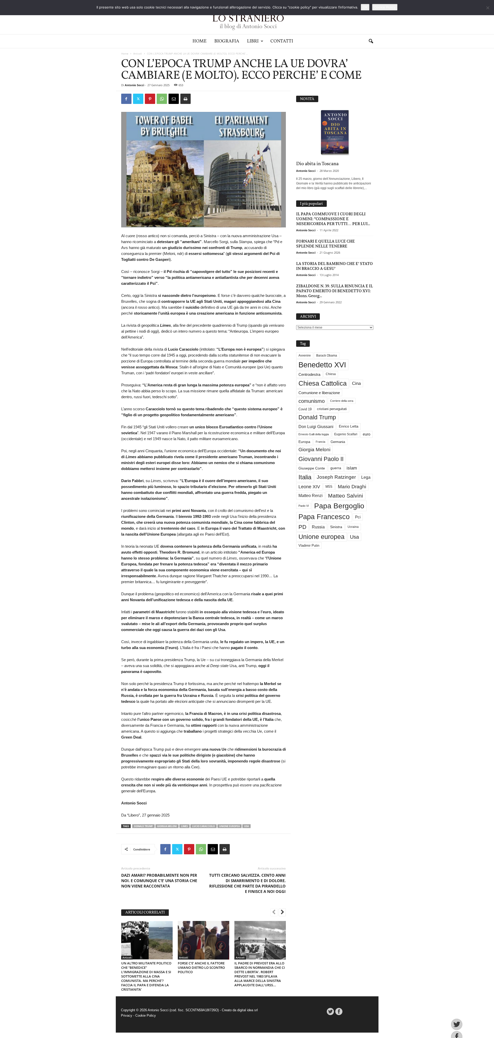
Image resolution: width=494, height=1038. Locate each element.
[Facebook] (126, 99)
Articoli (137, 53)
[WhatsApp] (162, 99)
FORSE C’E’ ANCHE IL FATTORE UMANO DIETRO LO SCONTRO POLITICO (201, 967)
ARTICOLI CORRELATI (145, 912)
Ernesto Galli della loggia (313, 434)
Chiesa (331, 374)
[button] (370, 41)
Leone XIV (309, 486)
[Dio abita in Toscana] (334, 133)
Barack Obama (326, 355)
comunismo (311, 401)
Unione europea (229, 826)
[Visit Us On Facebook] (338, 1011)
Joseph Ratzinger (336, 477)
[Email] (174, 99)
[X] (138, 99)
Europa (304, 442)
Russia (318, 527)
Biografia (226, 41)
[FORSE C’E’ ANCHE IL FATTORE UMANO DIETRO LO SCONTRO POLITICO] (203, 940)
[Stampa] (185, 99)
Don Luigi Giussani (315, 426)
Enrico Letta (348, 426)
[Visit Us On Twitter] (330, 1011)
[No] (487, 7)
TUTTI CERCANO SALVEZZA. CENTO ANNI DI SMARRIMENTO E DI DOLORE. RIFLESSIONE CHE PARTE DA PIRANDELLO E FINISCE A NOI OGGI (247, 883)
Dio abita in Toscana (317, 164)
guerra (335, 468)
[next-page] (282, 912)
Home (199, 41)
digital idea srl (247, 1010)
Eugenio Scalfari (345, 434)
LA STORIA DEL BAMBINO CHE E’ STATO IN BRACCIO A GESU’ (334, 266)
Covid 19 (305, 409)
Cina (356, 383)
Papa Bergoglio (339, 506)
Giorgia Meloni (167, 826)
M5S (328, 487)
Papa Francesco (324, 517)
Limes (184, 826)
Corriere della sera (341, 400)
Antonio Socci (134, 85)
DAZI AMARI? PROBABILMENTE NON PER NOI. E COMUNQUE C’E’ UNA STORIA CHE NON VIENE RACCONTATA (159, 881)
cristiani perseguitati (332, 409)
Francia (320, 441)
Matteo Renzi (310, 495)
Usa (246, 826)
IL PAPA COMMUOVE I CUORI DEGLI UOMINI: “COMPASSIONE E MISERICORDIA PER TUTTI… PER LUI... (333, 218)
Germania (338, 442)
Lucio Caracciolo (203, 826)
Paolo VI (303, 505)
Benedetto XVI (322, 364)
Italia (304, 477)
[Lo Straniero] (247, 17)
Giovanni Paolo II (320, 459)
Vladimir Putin (308, 545)
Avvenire (304, 355)
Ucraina (353, 527)
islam (352, 468)
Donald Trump (143, 826)
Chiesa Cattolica (322, 383)
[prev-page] (274, 912)
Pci (357, 517)
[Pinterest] (150, 99)
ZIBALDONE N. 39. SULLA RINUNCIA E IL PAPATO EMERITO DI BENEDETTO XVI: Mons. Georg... (334, 290)
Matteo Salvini (345, 496)
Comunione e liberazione (319, 393)
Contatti (281, 41)
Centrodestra (309, 374)
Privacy (126, 1015)
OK (365, 7)
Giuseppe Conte (311, 468)
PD (302, 527)
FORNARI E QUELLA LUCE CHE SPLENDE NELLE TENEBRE (325, 244)
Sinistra (336, 527)
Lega (365, 477)
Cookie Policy (145, 1015)
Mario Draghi (352, 486)
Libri (253, 41)
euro (366, 434)
